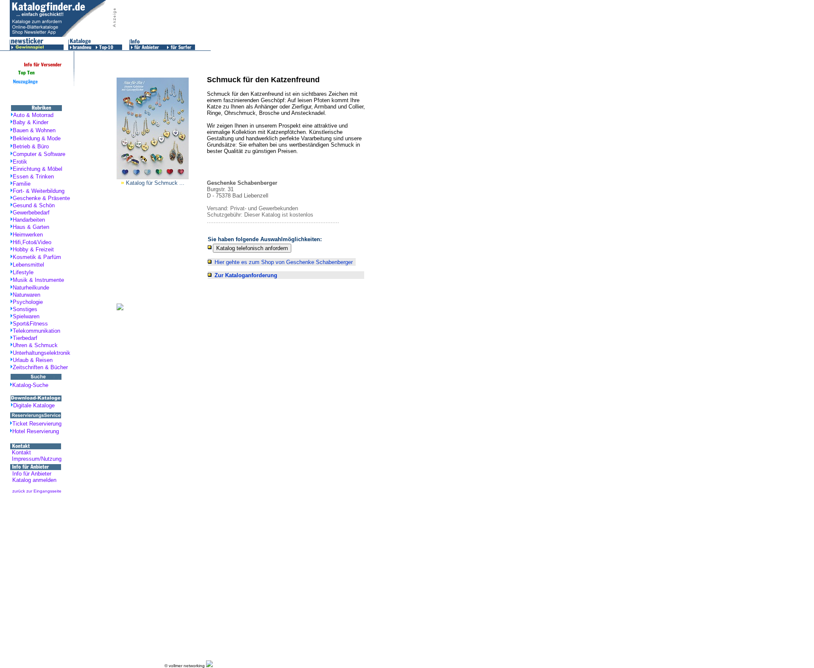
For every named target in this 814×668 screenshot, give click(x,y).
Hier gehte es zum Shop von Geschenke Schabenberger (284, 262)
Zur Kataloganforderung (246, 275)
